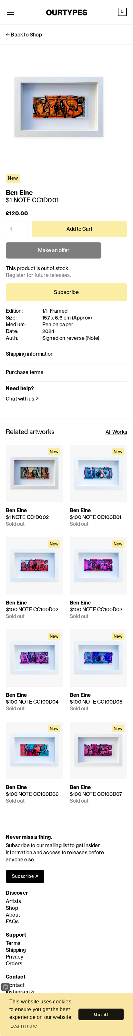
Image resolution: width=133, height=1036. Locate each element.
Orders (14, 963)
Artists (13, 901)
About (13, 915)
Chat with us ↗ (22, 399)
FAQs (12, 922)
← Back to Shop (24, 35)
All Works (116, 432)
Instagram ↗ (20, 992)
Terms (13, 943)
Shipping (16, 950)
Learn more (23, 1026)
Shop (12, 908)
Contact (15, 985)
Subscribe (66, 292)
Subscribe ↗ (25, 876)
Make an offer (54, 253)
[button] (122, 12)
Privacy (14, 957)
